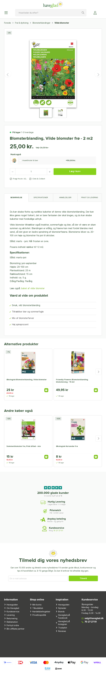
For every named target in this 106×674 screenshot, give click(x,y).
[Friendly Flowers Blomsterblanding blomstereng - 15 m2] (78, 362)
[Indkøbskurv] (100, 11)
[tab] (16, 197)
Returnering (12, 618)
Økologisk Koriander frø (67, 446)
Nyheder (62, 608)
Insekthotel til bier (30, 160)
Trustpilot (62, 627)
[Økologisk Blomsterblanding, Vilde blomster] (28, 362)
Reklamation (12, 622)
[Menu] (7, 13)
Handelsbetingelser (41, 611)
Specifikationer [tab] (41, 197)
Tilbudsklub (37, 608)
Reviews (62, 631)
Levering (11, 615)
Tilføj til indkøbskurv (46, 390)
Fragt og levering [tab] (89, 197)
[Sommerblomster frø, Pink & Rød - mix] (28, 429)
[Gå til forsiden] (53, 4)
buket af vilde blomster (33, 288)
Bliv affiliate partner (15, 629)
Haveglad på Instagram (64, 622)
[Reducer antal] (12, 171)
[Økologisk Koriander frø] (78, 429)
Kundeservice (13, 611)
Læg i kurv (74, 171)
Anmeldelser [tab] (65, 197)
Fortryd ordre (13, 625)
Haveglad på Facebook (64, 616)
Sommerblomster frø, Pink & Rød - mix (23, 446)
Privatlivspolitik (39, 615)
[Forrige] (7, 73)
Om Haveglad (13, 608)
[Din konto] (95, 12)
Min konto (37, 604)
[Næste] (98, 73)
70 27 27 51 (58, 530)
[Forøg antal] (49, 171)
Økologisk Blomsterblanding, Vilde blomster (26, 379)
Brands (61, 611)
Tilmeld (83, 578)
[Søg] (83, 12)
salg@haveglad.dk (94, 618)
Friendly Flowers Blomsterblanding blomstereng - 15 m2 (72, 380)
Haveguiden (12, 604)
